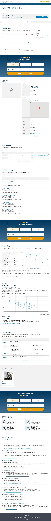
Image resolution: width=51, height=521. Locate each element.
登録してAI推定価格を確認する (43, 155)
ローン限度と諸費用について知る (11, 509)
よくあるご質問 (14, 517)
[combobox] (14, 22)
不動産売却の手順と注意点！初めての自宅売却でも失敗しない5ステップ (17, 476)
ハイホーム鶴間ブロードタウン (8, 209)
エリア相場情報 (11, 4)
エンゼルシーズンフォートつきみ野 (8, 195)
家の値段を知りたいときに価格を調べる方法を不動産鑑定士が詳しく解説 (17, 467)
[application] (18, 42)
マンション (13, 64)
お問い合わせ (20, 517)
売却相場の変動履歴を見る (34, 87)
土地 (37, 64)
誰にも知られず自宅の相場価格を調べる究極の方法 (14, 483)
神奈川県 (15, 4)
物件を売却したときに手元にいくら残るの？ (13, 500)
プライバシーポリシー (32, 517)
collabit (27, 519)
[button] (32, 1)
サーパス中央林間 (5, 188)
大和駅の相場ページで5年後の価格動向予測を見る (11, 323)
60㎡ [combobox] (38, 35)
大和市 (19, 4)
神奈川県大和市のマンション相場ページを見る (10, 276)
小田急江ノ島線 (33, 133)
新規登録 (27, 515)
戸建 (25, 64)
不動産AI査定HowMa (4, 4)
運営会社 (38, 517)
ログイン (23, 515)
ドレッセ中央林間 (5, 202)
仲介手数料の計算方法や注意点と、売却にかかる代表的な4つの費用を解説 (18, 448)
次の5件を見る (25, 360)
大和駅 (5, 287)
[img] (34, 260)
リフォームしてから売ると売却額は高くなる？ (13, 492)
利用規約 (25, 517)
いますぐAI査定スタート (42, 16)
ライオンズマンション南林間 (7, 181)
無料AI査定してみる (45, 1)
